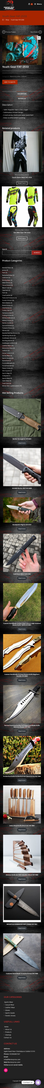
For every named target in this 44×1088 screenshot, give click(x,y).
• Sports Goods (9, 1013)
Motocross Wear (15, 76)
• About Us (8, 1029)
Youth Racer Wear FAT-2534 (22, 177)
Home (6, 1027)
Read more (22, 183)
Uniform (23, 76)
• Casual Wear (9, 1005)
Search (4, 249)
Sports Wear (8, 1002)
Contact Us (8, 1038)
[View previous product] (3, 32)
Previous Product (11, 32)
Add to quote (9, 82)
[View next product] (40, 32)
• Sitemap (7, 1035)
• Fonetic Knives (9, 1016)
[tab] (22, 93)
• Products (8, 1032)
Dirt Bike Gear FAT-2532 (22, 233)
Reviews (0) (22, 99)
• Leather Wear (9, 1007)
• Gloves (7, 1010)
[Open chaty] (38, 1082)
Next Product (34, 32)
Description (22, 94)
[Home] (3, 20)
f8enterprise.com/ (13, 1062)
